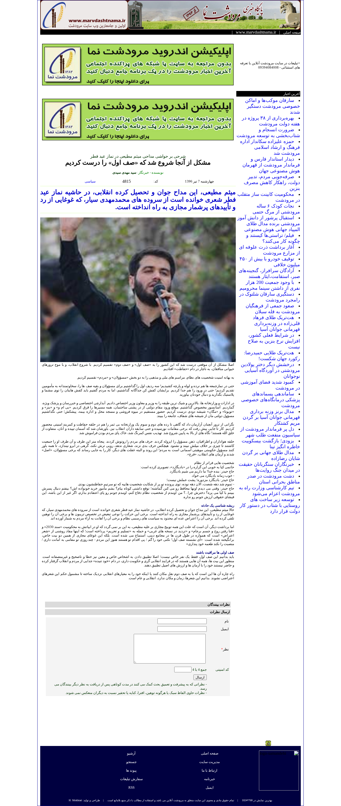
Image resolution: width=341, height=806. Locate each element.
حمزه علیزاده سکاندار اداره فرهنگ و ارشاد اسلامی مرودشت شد (270, 147)
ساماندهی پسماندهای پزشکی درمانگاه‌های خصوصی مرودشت (270, 399)
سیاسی (90, 181)
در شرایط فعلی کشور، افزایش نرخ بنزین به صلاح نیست (274, 341)
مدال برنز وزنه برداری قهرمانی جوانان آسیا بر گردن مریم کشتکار (271, 417)
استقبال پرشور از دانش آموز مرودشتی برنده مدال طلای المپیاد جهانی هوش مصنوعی (268, 223)
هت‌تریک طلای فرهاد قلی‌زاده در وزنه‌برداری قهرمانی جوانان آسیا (276, 323)
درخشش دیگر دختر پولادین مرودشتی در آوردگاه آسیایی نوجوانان (270, 370)
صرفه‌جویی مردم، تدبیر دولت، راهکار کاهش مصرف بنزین (272, 182)
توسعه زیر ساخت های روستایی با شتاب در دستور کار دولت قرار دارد (270, 505)
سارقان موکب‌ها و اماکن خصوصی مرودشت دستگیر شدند (272, 106)
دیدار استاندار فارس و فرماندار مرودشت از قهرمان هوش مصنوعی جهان (271, 164)
